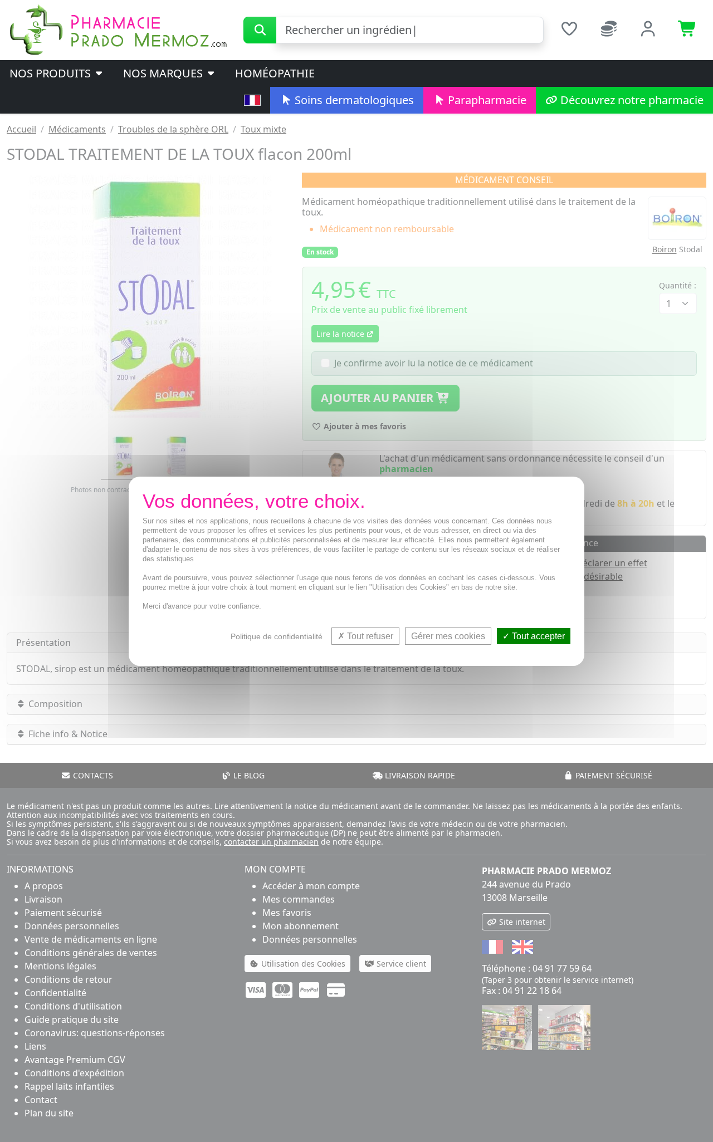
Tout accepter (537, 635)
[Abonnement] (608, 30)
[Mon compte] (648, 30)
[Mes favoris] (569, 30)
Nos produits (51, 73)
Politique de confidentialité (277, 635)
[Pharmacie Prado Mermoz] (118, 29)
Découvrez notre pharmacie (631, 99)
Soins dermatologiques (353, 99)
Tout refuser (369, 635)
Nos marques (164, 73)
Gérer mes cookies (448, 635)
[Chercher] (259, 30)
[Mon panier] (687, 30)
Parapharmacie (485, 99)
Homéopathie (275, 73)
